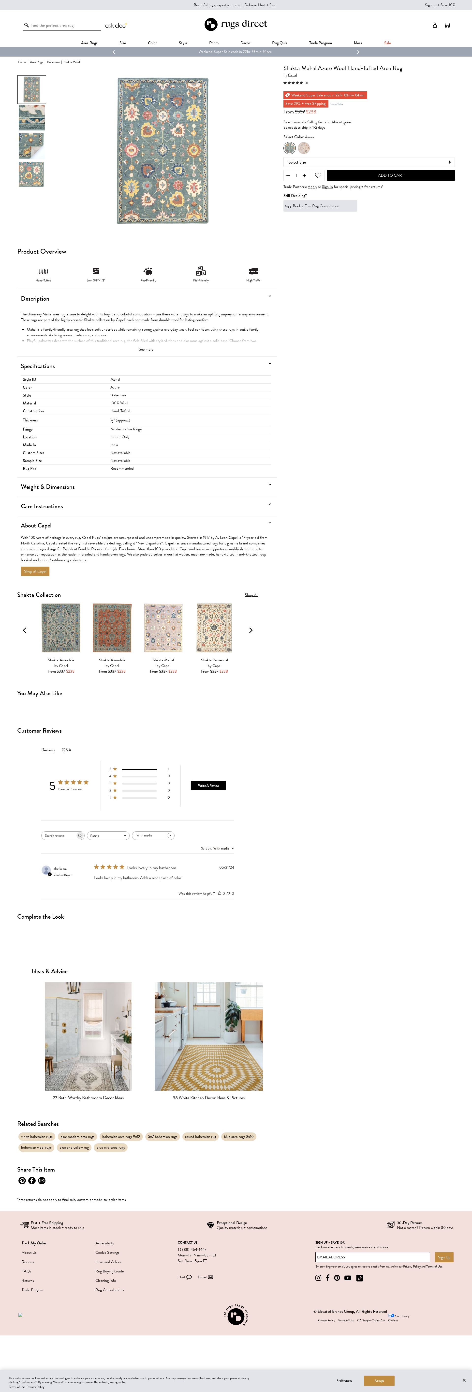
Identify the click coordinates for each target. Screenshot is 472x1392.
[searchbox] (58, 836)
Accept (379, 1380)
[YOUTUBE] (347, 1278)
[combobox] (108, 835)
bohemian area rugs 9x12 (121, 1137)
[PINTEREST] (337, 1278)
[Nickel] (304, 148)
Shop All (251, 595)
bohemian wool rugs (36, 1147)
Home (22, 62)
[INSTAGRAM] (318, 1278)
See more (146, 349)
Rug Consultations (109, 1290)
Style (183, 43)
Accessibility (104, 1243)
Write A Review (208, 785)
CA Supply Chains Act (371, 1320)
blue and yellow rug (74, 1147)
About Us (29, 1252)
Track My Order (34, 1243)
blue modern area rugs (77, 1137)
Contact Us (187, 1242)
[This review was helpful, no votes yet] (219, 894)
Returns (28, 1281)
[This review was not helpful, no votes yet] (228, 894)
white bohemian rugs (37, 1137)
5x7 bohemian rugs (162, 1137)
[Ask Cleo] (116, 25)
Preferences (344, 1380)
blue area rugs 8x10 (239, 1137)
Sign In (327, 187)
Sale (387, 43)
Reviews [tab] (48, 750)
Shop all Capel (35, 571)
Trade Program (320, 43)
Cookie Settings (107, 1252)
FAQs (26, 1271)
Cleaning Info (105, 1281)
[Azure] (289, 148)
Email (202, 1277)
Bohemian (53, 62)
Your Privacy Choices (399, 1318)
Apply (312, 187)
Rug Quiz (279, 43)
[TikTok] (360, 1278)
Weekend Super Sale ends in (213, 52)
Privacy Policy (412, 1266)
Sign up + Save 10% (440, 5)
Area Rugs (89, 43)
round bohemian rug (200, 1137)
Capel (292, 75)
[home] (235, 30)
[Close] (464, 1380)
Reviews (28, 1262)
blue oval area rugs (111, 1147)
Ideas (358, 43)
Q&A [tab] (66, 750)
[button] (447, 25)
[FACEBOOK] (328, 1278)
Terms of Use (434, 1266)
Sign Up (444, 1257)
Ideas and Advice (108, 1262)
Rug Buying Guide (109, 1271)
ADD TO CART (391, 175)
